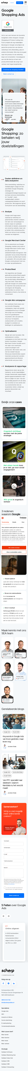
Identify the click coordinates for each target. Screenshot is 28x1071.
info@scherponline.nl (7, 1002)
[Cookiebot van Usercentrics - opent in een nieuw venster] (20, 518)
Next (8, 916)
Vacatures (19, 2)
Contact (12, 2)
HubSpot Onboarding (7, 1067)
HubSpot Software (6, 1052)
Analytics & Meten (6, 1017)
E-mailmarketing (6, 1023)
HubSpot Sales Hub (7, 1058)
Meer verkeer (5, 1043)
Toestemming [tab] (5, 522)
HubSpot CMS (5, 1061)
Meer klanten (5, 1037)
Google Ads (7, 732)
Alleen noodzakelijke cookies (14, 552)
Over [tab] (23, 522)
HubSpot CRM (5, 1064)
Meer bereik (4, 1034)
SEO (2, 1014)
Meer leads (4, 1040)
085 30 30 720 (5, 1000)
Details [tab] (14, 522)
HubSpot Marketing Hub (8, 1055)
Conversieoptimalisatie (8, 1026)
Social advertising (17, 772)
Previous (3, 916)
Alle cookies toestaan (14, 547)
